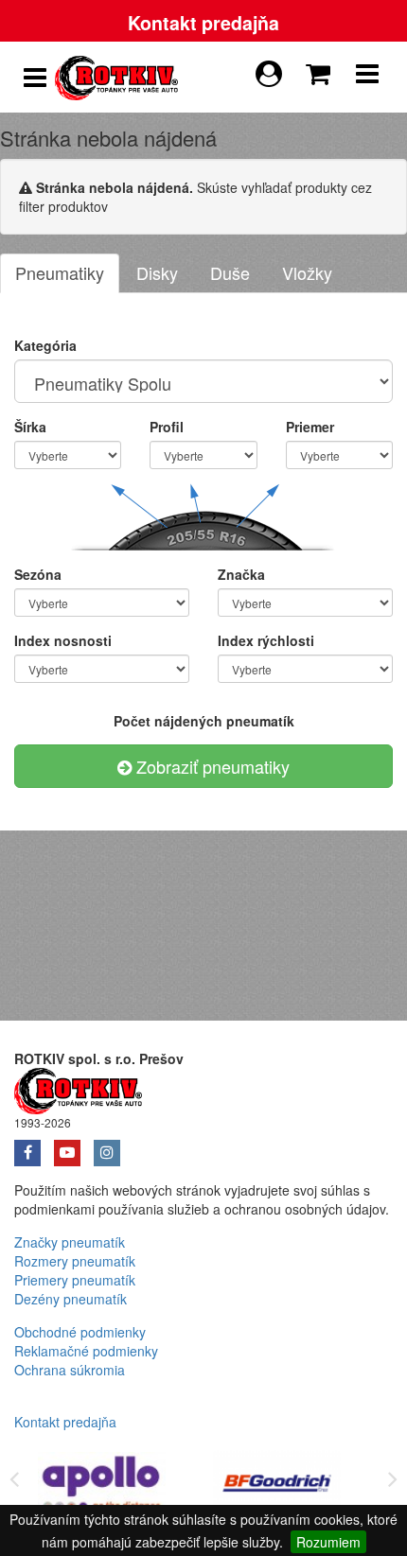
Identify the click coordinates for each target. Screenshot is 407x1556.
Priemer (310, 426)
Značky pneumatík (69, 1242)
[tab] (59, 273)
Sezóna (38, 574)
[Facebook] (34, 1146)
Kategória (45, 345)
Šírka (30, 426)
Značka (241, 574)
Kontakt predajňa (203, 22)
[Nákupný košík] (322, 69)
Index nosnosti (63, 640)
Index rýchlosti (266, 640)
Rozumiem (328, 1541)
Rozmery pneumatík (74, 1260)
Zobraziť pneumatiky (211, 766)
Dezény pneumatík (70, 1298)
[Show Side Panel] (35, 77)
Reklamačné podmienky (86, 1350)
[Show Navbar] (367, 77)
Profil (167, 426)
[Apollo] (104, 1486)
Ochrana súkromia (69, 1369)
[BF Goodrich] (279, 1486)
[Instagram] (112, 1146)
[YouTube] (74, 1146)
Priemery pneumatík (74, 1279)
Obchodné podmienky (80, 1331)
